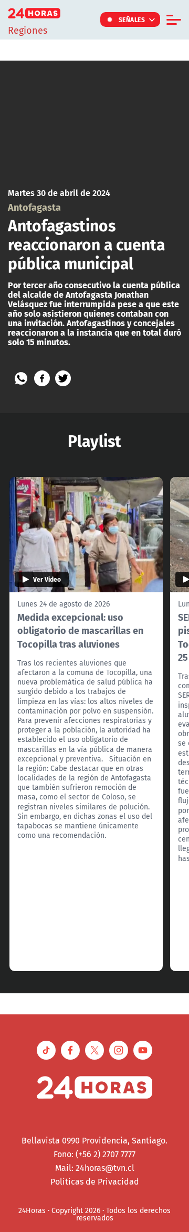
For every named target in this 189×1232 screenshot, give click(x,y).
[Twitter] (63, 378)
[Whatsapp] (21, 378)
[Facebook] (42, 378)
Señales (132, 19)
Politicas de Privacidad (94, 1181)
